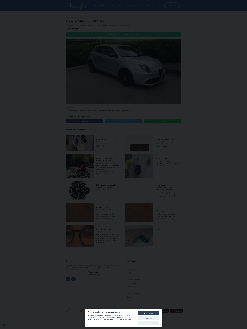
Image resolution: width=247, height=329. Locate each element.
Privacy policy (127, 319)
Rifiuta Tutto (148, 318)
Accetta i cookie (148, 313)
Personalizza (148, 323)
